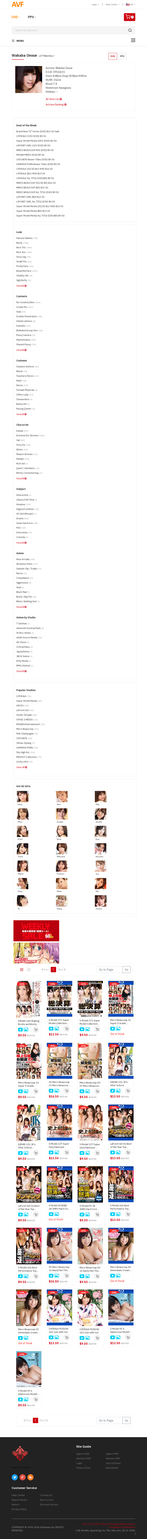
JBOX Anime (24, 656)
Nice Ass (24, 252)
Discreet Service (49, 1504)
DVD (15, 17)
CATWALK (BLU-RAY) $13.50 (30, 173)
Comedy (22, 537)
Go (126, 969)
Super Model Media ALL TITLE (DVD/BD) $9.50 (40, 215)
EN (132, 4)
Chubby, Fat (24, 275)
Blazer (21, 371)
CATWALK (24, 696)
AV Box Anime (25, 632)
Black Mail (23, 592)
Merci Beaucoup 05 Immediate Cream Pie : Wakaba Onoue (28, 1331)
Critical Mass (24, 646)
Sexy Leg (23, 256)
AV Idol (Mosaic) (26, 513)
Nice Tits (24, 247)
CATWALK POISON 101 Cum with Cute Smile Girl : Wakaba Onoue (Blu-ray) (59, 1330)
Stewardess (24, 399)
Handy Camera (26, 321)
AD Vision (22, 642)
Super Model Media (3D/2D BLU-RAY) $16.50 (39, 206)
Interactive (23, 495)
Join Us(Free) (113, 1463)
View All (20, 767)
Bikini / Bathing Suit (27, 601)
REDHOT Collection (29, 757)
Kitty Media (23, 660)
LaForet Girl (25, 710)
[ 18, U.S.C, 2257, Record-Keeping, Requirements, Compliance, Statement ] (108, 1525)
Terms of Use (83, 1467)
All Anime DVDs (27, 563)
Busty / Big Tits (26, 596)
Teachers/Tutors (27, 375)
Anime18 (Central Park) (30, 628)
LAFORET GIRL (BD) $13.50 (30, 196)
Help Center (112, 4)
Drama (22, 518)
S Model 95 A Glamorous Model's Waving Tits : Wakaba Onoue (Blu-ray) (120, 1330)
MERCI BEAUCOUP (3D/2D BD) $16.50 (36, 182)
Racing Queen (25, 408)
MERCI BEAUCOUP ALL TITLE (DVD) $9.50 (37, 192)
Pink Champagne (27, 733)
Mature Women (27, 454)
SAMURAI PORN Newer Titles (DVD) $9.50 (38, 164)
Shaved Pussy (26, 344)
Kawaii (22, 430)
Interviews (24, 532)
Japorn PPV (112, 1453)
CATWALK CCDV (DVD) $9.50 (31, 136)
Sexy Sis (23, 444)
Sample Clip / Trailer (29, 568)
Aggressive (23, 582)
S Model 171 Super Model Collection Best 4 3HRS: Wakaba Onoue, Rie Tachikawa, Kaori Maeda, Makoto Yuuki (90, 1022)
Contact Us (46, 1495)
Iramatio (23, 325)
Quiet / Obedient (28, 468)
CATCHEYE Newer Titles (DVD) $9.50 (35, 159)
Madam (22, 458)
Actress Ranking (55, 104)
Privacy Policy (19, 1509)
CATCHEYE (24, 738)
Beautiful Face (27, 270)
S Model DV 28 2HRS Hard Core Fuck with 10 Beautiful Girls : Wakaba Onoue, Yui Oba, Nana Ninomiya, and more (90, 1207)
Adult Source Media (29, 637)
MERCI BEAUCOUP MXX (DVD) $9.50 (35, 150)
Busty (22, 242)
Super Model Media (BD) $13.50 (33, 210)
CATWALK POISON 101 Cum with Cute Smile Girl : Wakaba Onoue (90, 1331)
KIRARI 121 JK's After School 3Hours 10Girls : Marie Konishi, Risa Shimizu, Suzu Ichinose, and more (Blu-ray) (120, 1084)
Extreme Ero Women (30, 435)
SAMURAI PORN (27, 747)
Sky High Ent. (25, 752)
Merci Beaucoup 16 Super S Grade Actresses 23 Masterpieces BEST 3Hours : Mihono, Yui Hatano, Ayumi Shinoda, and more (28, 1084)
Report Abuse (19, 1499)
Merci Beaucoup (27, 728)
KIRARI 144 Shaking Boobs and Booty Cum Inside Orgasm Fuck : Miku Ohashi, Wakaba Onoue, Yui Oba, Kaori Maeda (28, 1022)
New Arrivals (25, 559)
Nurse (22, 385)
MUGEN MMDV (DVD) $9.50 (30, 154)
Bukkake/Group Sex (29, 330)
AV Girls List (53, 99)
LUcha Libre (24, 761)
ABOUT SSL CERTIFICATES (21, 1467)
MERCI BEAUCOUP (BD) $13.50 (32, 187)
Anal (21, 311)
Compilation (24, 578)
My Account (46, 1499)
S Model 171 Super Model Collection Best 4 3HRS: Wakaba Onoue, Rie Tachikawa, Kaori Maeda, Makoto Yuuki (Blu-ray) (59, 1022)
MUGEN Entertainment (30, 724)
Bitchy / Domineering (29, 472)
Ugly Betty (23, 280)
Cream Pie (24, 307)
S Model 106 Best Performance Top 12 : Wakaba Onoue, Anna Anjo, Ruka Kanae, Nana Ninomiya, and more (28, 1269)
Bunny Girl (23, 404)
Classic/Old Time (26, 499)
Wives (22, 449)
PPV (31, 17)
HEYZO (22, 705)
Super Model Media (29, 700)
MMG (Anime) (24, 665)
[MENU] (133, 40)
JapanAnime (24, 651)
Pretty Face (25, 266)
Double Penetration (29, 316)
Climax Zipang (25, 742)
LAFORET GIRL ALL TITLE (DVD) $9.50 (35, 201)
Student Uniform (27, 366)
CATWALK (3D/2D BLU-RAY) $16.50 (34, 168)
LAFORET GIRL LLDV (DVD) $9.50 (33, 145)
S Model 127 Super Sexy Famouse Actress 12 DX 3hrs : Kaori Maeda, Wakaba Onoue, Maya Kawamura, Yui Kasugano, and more (90, 1146)
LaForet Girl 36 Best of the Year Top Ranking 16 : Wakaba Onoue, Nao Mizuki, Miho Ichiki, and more (28, 1207)
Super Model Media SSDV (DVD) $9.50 (36, 140)
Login (95, 4)
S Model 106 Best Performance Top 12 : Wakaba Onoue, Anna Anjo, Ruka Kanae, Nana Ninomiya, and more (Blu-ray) (121, 1207)
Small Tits (24, 261)
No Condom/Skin (28, 302)
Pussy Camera (25, 335)
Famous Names (27, 238)
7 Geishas (23, 623)
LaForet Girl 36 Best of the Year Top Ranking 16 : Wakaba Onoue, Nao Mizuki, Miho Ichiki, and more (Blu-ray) (121, 1145)
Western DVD (83, 1458)
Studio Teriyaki (26, 714)
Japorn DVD (82, 1453)
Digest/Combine (27, 509)
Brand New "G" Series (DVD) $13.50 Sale (37, 131)
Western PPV (113, 1458)
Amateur (23, 504)
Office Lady (25, 394)
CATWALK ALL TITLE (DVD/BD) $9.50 (35, 178)
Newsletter (112, 1467)
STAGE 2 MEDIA (27, 719)
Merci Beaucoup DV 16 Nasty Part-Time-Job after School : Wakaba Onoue (90, 1269)
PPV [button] (122, 56)
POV (21, 527)
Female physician (26, 389)
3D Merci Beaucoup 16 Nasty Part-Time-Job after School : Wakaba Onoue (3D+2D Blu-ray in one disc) (59, 1269)
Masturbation (26, 339)
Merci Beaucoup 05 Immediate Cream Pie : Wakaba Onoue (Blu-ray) (120, 1269)
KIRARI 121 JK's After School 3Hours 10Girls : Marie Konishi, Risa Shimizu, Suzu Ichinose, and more (28, 1146)
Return (15, 1504)
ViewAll (20, 285)
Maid (21, 380)
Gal (20, 440)
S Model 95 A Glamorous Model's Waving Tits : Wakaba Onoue (28, 1392)
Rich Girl (22, 463)
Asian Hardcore (27, 523)
